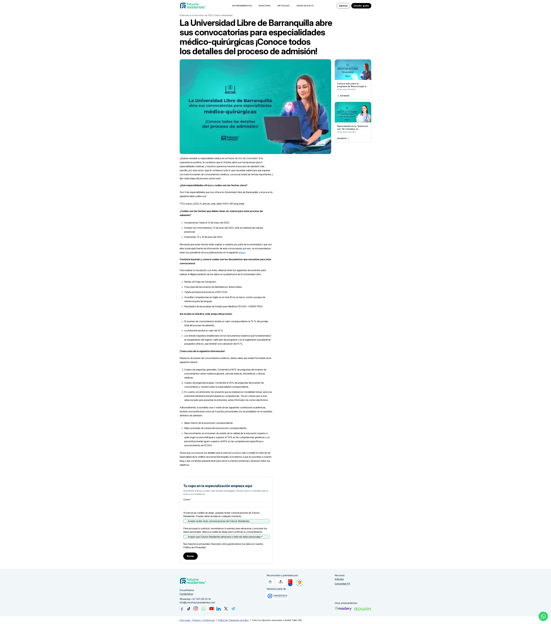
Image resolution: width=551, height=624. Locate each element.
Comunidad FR (342, 583)
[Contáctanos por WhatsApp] (543, 616)
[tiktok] (188, 608)
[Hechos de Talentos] (270, 582)
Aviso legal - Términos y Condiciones (197, 620)
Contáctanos (186, 593)
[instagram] (196, 608)
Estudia (361, 5)
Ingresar (343, 5)
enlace (241, 252)
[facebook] (182, 608)
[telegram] (233, 608)
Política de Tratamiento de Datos (233, 620)
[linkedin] (218, 608)
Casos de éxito (305, 5)
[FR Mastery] (343, 608)
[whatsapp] (203, 608)
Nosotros (264, 5)
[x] (226, 608)
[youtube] (211, 608)
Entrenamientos (242, 5)
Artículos (284, 5)
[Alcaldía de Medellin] (280, 582)
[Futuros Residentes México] (362, 609)
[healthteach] (277, 596)
